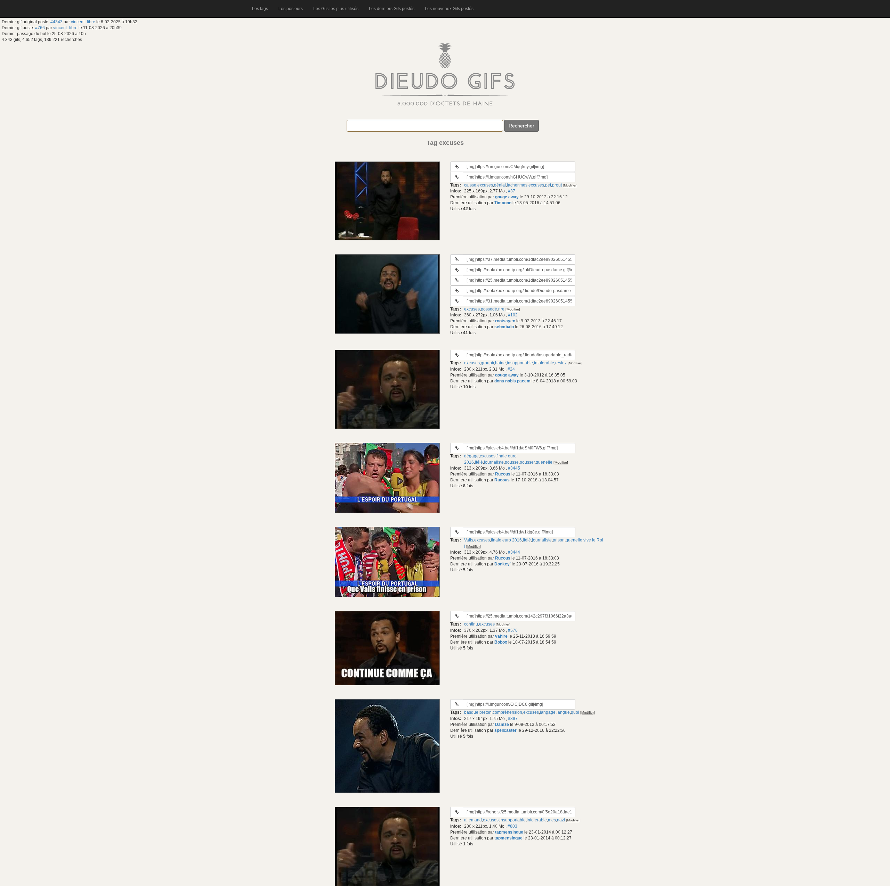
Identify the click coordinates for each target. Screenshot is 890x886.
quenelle (544, 462)
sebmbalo (504, 326)
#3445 (514, 468)
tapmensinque (509, 832)
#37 (511, 191)
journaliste (494, 462)
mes (552, 820)
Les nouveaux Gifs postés (449, 8)
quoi (575, 712)
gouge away (507, 196)
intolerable (544, 363)
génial (500, 185)
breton (485, 712)
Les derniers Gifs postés (391, 8)
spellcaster (505, 730)
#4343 (56, 21)
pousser (527, 462)
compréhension (507, 712)
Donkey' (502, 564)
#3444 (514, 552)
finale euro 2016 (506, 540)
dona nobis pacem (512, 381)
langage (548, 712)
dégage (471, 456)
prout (557, 185)
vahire (501, 636)
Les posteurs (290, 8)
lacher (512, 185)
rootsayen (505, 320)
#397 (513, 718)
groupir (487, 363)
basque (471, 712)
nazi (561, 820)
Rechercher (521, 126)
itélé (479, 462)
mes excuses (531, 185)
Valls (468, 540)
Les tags (260, 8)
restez (561, 363)
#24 (511, 369)
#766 (40, 27)
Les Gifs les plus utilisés (335, 8)
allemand (473, 820)
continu (471, 624)
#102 (513, 315)
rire (501, 309)
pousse (512, 462)
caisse (470, 185)
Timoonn (502, 202)
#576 (513, 630)
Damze (502, 724)
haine (500, 363)
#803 (512, 826)
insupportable (520, 363)
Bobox (500, 642)
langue (563, 712)
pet (548, 185)
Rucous (502, 474)
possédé (489, 309)
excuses (485, 185)
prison (559, 540)
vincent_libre (83, 21)
